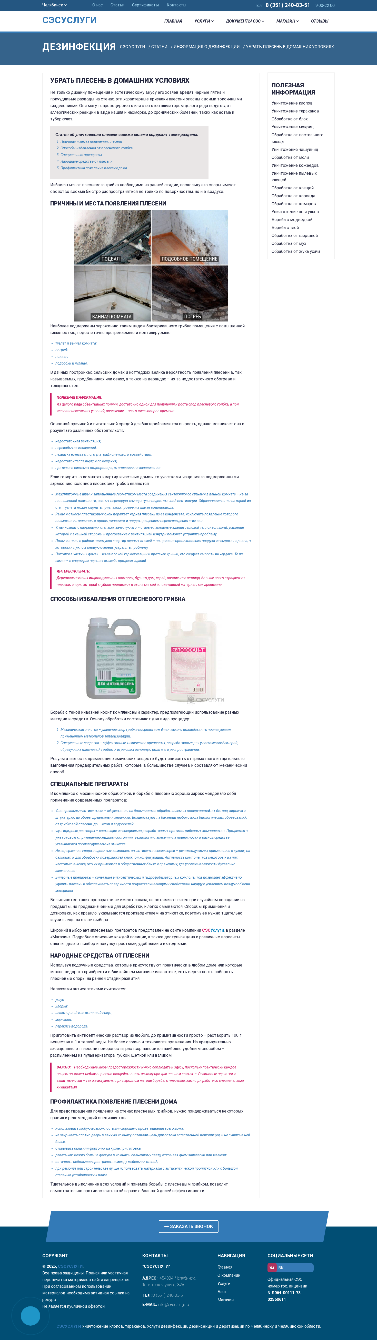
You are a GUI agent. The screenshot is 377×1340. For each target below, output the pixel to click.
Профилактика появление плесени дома (94, 168)
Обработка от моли (290, 157)
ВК (281, 1267)
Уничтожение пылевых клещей (294, 176)
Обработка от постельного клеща (297, 138)
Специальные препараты (81, 155)
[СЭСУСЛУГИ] (76, 13)
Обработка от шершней (295, 235)
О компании (228, 1275)
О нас (97, 5)
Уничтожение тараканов (295, 111)
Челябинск (53, 5)
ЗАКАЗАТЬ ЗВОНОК (191, 1226)
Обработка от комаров (294, 203)
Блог (221, 1291)
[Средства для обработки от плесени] (151, 656)
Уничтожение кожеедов (295, 165)
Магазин (285, 21)
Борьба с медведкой (292, 219)
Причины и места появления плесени (91, 141)
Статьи (117, 5)
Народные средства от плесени (87, 161)
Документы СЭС (243, 21)
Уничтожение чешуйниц (295, 149)
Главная (173, 21)
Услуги (202, 21)
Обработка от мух (289, 243)
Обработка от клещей (293, 187)
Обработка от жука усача (296, 251)
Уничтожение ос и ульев (295, 211)
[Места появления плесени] (151, 265)
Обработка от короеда (293, 195)
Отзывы (320, 21)
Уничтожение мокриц (293, 126)
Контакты (176, 5)
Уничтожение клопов (292, 103)
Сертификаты (145, 5)
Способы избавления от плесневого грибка (97, 148)
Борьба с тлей (285, 227)
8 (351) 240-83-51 (288, 5)
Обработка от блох (290, 119)
